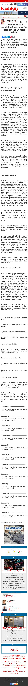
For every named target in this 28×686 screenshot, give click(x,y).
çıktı (8, 664)
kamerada (5, 658)
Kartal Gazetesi (14, 652)
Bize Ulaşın (19, 679)
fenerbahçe (15, 656)
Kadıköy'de (20, 658)
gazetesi (7, 667)
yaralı (20, 671)
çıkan (22, 671)
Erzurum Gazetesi (14, 650)
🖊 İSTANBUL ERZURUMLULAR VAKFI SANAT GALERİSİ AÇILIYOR (14, 588)
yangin (3, 664)
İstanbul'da (15, 662)
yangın (9, 656)
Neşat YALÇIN (5, 594)
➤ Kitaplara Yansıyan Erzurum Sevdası (14, 637)
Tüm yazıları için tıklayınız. (12, 22)
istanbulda (7, 665)
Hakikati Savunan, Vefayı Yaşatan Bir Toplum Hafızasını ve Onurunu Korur (9, 597)
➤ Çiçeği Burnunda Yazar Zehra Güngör (14, 638)
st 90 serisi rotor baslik (8, 680)
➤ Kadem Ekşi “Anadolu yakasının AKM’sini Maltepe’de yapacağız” (14, 641)
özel (6, 656)
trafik (24, 671)
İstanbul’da (13, 658)
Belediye (14, 673)
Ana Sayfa (8, 679)
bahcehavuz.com (18, 681)
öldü (16, 673)
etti (23, 661)
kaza (14, 671)
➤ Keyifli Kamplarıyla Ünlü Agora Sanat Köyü (13, 635)
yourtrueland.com (7, 681)
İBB (17, 665)
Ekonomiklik (13, 649)
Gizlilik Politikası (14, 679)
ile (8, 658)
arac (15, 665)
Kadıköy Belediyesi (8, 671)
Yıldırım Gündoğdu (11, 600)
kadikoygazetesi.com (7, 678)
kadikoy (15, 667)
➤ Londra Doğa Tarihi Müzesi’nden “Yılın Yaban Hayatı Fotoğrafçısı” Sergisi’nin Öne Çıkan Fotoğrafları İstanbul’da (13, 632)
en (7, 656)
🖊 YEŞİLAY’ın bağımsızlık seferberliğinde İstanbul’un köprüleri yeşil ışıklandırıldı (14, 584)
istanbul (6, 661)
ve (16, 671)
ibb (11, 665)
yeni (5, 664)
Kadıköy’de (22, 656)
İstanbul (23, 664)
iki (14, 665)
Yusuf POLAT (10, 606)
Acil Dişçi (22, 681)
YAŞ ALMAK (9, 601)
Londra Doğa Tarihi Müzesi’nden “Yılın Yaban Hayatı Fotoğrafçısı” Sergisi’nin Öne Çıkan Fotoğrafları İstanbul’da (14, 629)
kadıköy (11, 664)
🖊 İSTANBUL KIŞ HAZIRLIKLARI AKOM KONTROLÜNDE (14, 581)
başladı (20, 667)
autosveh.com (12, 681)
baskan (4, 656)
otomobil (11, 673)
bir (25, 661)
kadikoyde (18, 664)
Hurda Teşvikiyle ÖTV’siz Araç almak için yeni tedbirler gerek (14, 571)
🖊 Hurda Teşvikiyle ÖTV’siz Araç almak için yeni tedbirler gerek (14, 574)
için (25, 668)
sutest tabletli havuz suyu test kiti (18, 680)
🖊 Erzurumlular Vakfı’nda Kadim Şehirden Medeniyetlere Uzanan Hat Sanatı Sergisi (14, 578)
